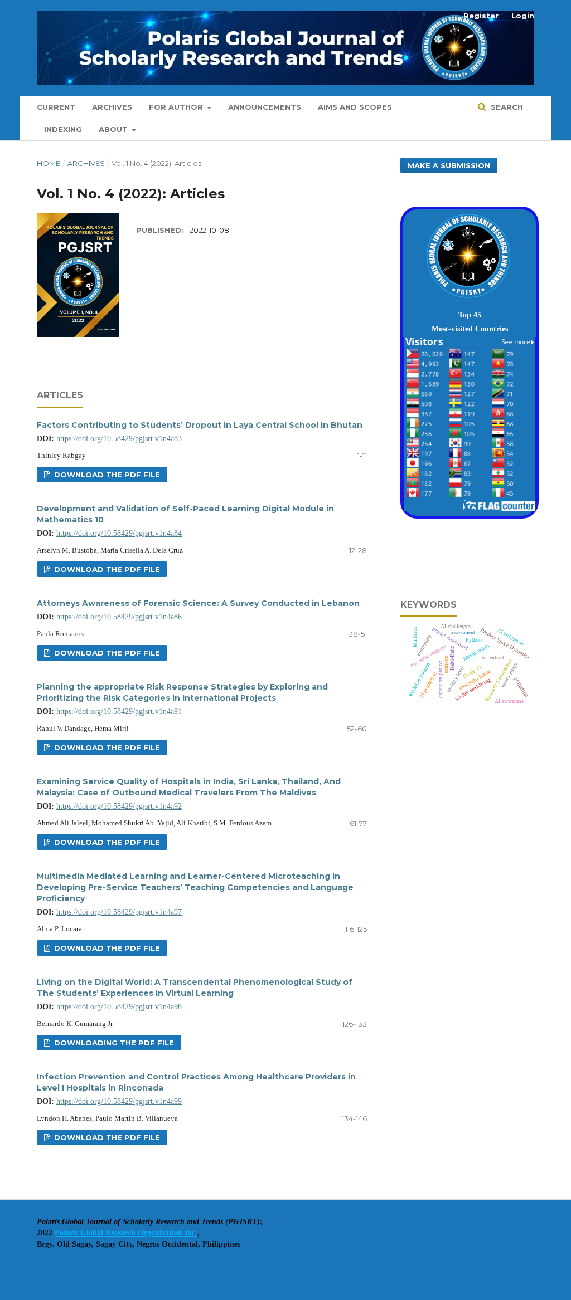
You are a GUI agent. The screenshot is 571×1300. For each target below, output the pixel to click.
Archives (112, 106)
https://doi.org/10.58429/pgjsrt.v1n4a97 (119, 912)
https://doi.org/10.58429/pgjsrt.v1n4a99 (119, 1101)
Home (48, 163)
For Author (177, 106)
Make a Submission (449, 165)
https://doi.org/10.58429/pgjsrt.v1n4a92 (119, 806)
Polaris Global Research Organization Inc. (126, 1233)
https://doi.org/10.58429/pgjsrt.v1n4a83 (119, 438)
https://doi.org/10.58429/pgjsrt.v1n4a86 (119, 617)
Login (522, 15)
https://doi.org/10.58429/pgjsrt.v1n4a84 (119, 533)
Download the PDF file (106, 474)
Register (481, 15)
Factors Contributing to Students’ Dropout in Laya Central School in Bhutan (199, 425)
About (114, 129)
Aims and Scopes (355, 106)
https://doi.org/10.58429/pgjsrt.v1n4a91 (119, 711)
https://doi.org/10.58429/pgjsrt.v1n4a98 (119, 1007)
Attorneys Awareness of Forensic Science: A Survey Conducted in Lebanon (198, 603)
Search (505, 106)
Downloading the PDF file (113, 1042)
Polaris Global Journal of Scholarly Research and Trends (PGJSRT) (148, 1222)
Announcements (264, 106)
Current (56, 106)
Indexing (63, 129)
